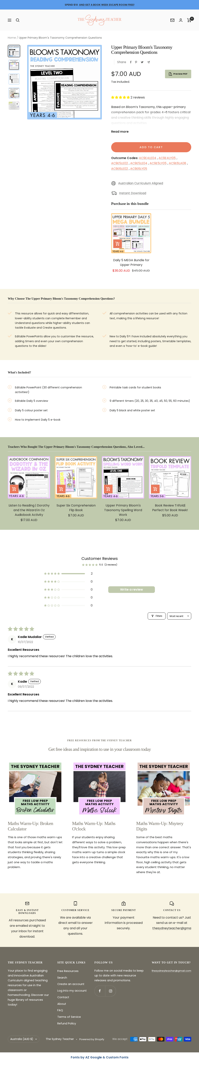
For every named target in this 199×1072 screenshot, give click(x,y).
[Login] (180, 20)
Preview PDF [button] (180, 73)
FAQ (60, 1010)
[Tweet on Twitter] (142, 62)
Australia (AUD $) (21, 1039)
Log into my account (72, 991)
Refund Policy (66, 1023)
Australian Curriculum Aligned (140, 183)
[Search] (17, 20)
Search (62, 978)
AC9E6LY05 (138, 168)
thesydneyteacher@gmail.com (171, 971)
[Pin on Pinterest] (136, 62)
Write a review (131, 589)
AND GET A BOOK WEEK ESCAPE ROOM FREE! (106, 4)
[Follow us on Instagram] (110, 991)
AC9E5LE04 (138, 163)
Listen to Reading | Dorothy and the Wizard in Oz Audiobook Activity (29, 510)
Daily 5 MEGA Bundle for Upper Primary (131, 262)
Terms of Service (69, 1017)
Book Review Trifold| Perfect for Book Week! (170, 507)
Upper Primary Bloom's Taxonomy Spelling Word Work (123, 510)
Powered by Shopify (91, 1039)
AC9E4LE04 (147, 158)
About (61, 1004)
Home (12, 38)
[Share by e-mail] (148, 62)
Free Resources (68, 971)
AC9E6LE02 (119, 168)
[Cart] (189, 20)
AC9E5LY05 (158, 163)
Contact (63, 997)
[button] (121, 97)
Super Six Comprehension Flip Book (76, 507)
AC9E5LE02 (119, 163)
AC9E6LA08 (177, 163)
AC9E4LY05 (167, 158)
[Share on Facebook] (131, 62)
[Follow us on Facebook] (99, 991)
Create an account (70, 984)
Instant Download (132, 193)
